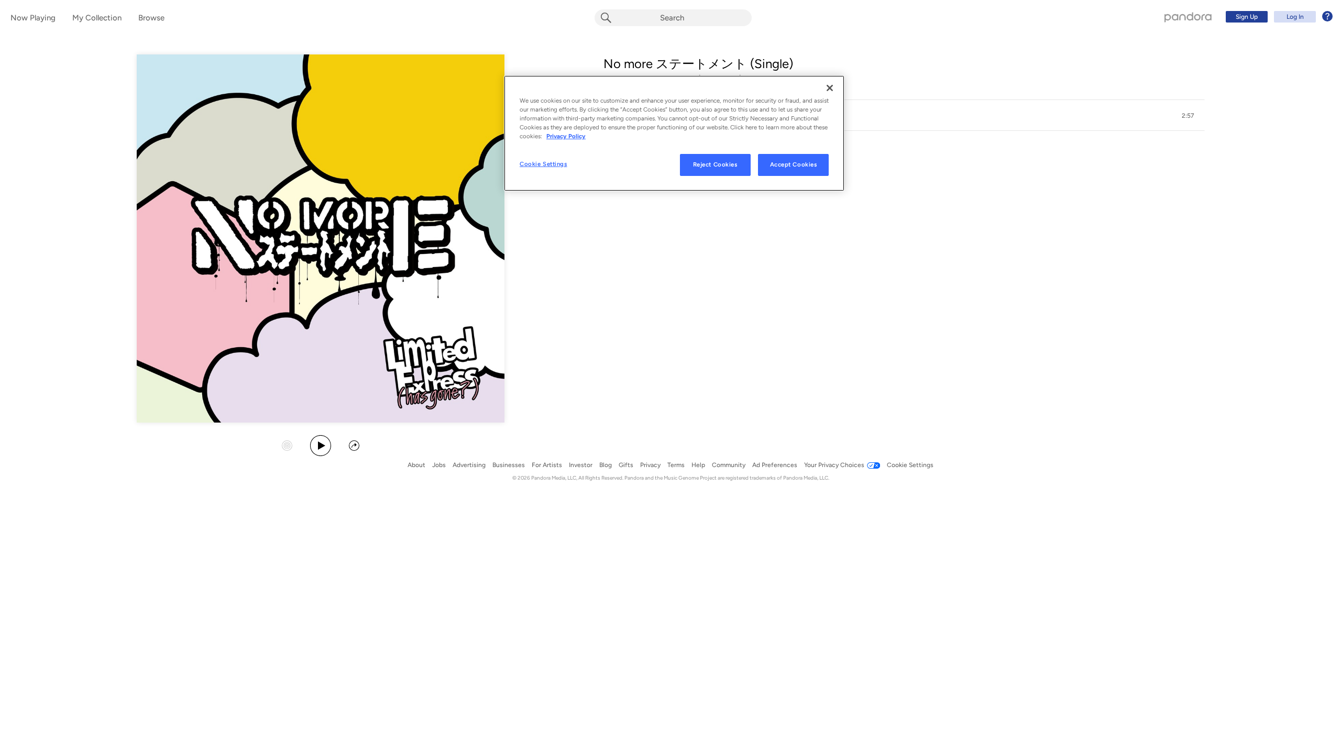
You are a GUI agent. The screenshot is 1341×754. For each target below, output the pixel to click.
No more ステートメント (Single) (698, 63)
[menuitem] (1278, 17)
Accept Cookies (793, 164)
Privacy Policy (566, 136)
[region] (674, 133)
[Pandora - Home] (1188, 17)
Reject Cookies (715, 164)
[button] (904, 115)
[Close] (829, 87)
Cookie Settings (543, 164)
